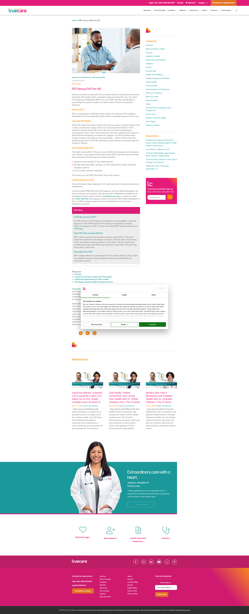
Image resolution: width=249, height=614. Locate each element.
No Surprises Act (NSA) (133, 610)
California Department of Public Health (92, 279)
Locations (171, 10)
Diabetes (149, 63)
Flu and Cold (151, 71)
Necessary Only (96, 324)
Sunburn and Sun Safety (156, 118)
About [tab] (154, 295)
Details (123, 324)
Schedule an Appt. (83, 591)
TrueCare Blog (132, 582)
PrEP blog (78, 228)
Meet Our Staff (152, 96)
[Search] (236, 10)
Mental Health (152, 100)
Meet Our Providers (154, 93)
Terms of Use (132, 591)
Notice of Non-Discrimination (105, 610)
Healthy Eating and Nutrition (158, 78)
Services (147, 10)
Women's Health (153, 125)
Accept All (152, 324)
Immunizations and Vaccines (157, 89)
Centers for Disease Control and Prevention (93, 277)
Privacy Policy (132, 594)
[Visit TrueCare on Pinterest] (174, 561)
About (204, 10)
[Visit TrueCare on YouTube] (159, 561)
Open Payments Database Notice (150, 610)
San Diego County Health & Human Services (94, 282)
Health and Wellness (81, 77)
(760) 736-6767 (169, 3)
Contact (102, 594)
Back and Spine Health (155, 49)
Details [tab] (124, 295)
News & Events (105, 597)
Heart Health (151, 82)
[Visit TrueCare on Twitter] (166, 561)
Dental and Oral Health (155, 60)
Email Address (166, 582)
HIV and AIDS (98, 77)
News (148, 104)
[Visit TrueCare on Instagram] (143, 561)
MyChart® (192, 3)
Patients (182, 10)
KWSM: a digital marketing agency (180, 610)
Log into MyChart (79, 585)
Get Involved (226, 10)
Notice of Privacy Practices (88, 610)
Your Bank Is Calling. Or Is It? (157, 149)
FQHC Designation (120, 610)
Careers (214, 10)
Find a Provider (160, 10)
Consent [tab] (95, 295)
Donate (180, 3)
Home (74, 20)
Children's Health (153, 56)
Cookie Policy (132, 588)
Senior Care (150, 114)
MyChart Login (82, 537)
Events (149, 67)
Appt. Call (153, 3)
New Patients (110, 538)
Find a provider (141, 503)
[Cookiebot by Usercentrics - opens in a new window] (157, 288)
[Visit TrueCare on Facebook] (135, 561)
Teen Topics (151, 121)
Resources (194, 10)
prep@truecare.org (111, 196)
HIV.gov (78, 274)
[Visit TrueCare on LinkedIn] (151, 561)
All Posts (149, 45)
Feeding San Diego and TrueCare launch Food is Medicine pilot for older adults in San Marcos (161, 143)
